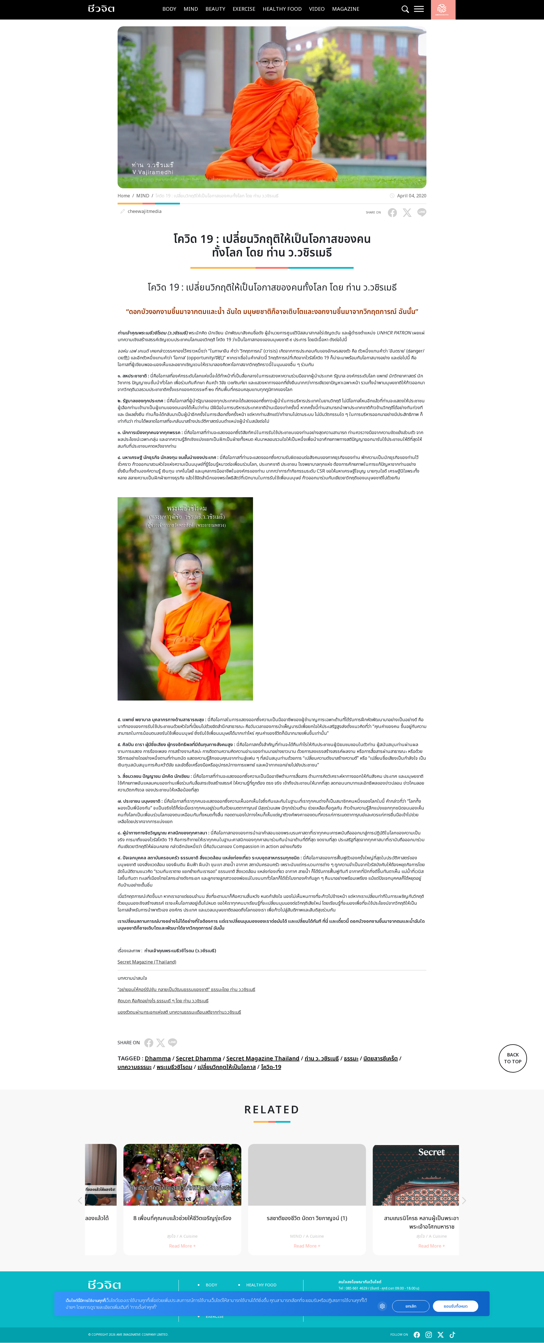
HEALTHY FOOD (282, 9)
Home (124, 196)
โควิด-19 (271, 1067)
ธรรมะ (351, 1058)
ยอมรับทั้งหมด (456, 1306)
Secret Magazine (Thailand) (147, 962)
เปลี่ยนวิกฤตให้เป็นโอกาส (226, 1067)
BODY (169, 9)
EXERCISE (244, 9)
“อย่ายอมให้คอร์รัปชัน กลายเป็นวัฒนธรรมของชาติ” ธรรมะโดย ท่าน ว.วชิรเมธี (186, 989)
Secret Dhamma (198, 1058)
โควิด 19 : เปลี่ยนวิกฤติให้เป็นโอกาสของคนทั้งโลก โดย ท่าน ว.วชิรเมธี (217, 196)
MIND (191, 9)
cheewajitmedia (145, 211)
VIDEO (317, 9)
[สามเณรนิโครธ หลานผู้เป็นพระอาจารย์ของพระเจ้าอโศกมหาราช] (397, 1199)
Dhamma (158, 1058)
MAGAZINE (345, 9)
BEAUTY (215, 9)
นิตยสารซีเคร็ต (381, 1058)
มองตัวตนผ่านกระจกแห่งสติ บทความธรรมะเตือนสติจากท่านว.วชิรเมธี (179, 1012)
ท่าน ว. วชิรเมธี (322, 1058)
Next (464, 1200)
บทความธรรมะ (135, 1067)
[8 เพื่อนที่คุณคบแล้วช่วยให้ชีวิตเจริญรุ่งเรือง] (147, 1199)
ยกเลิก (410, 1306)
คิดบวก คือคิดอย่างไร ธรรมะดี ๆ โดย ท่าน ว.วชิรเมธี (163, 1001)
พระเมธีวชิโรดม (174, 1067)
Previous (80, 1200)
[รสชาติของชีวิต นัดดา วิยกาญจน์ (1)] (272, 1199)
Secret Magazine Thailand (262, 1058)
